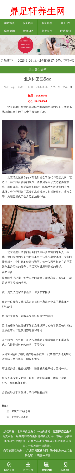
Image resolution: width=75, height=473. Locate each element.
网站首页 (9, 23)
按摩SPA (28, 31)
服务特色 (47, 23)
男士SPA (65, 23)
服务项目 (28, 23)
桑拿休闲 (9, 31)
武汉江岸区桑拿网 (21, 411)
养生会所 (47, 31)
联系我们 (65, 31)
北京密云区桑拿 (20, 417)
